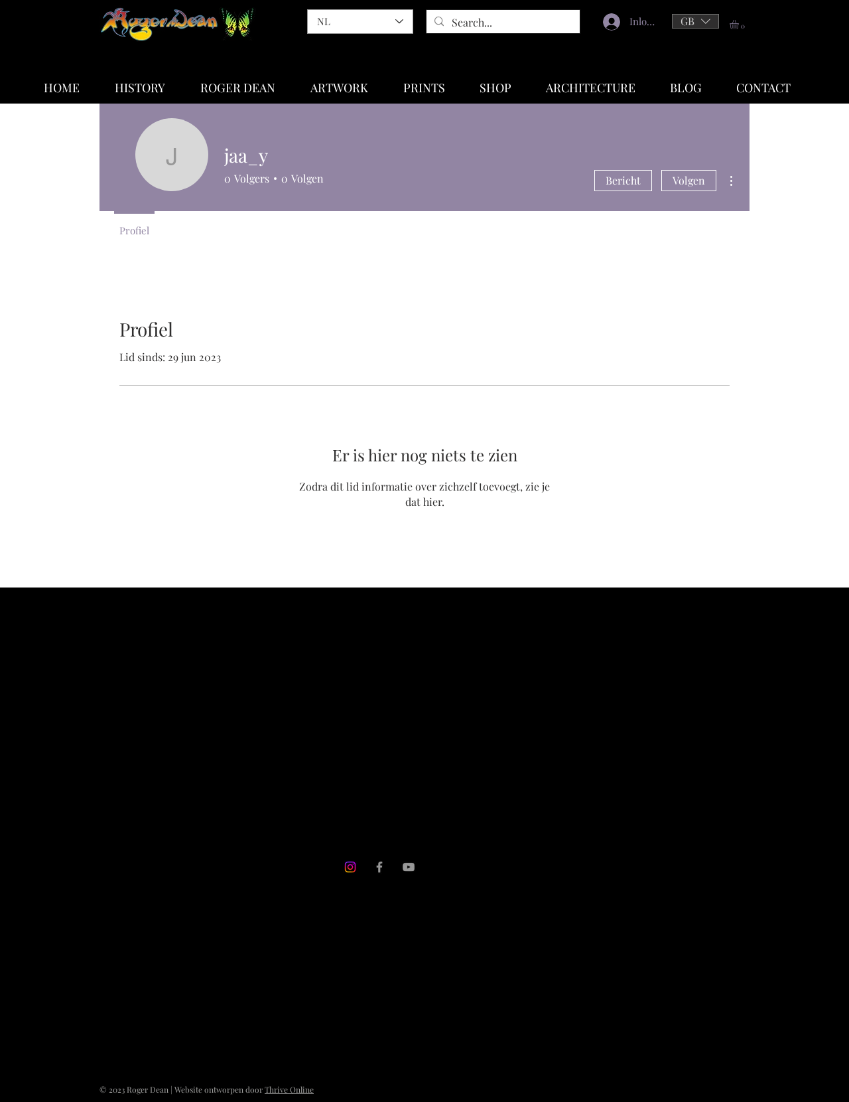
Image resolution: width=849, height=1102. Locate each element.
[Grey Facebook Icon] (379, 867)
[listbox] (695, 21)
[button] (695, 21)
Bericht (623, 180)
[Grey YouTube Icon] (408, 867)
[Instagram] (350, 867)
